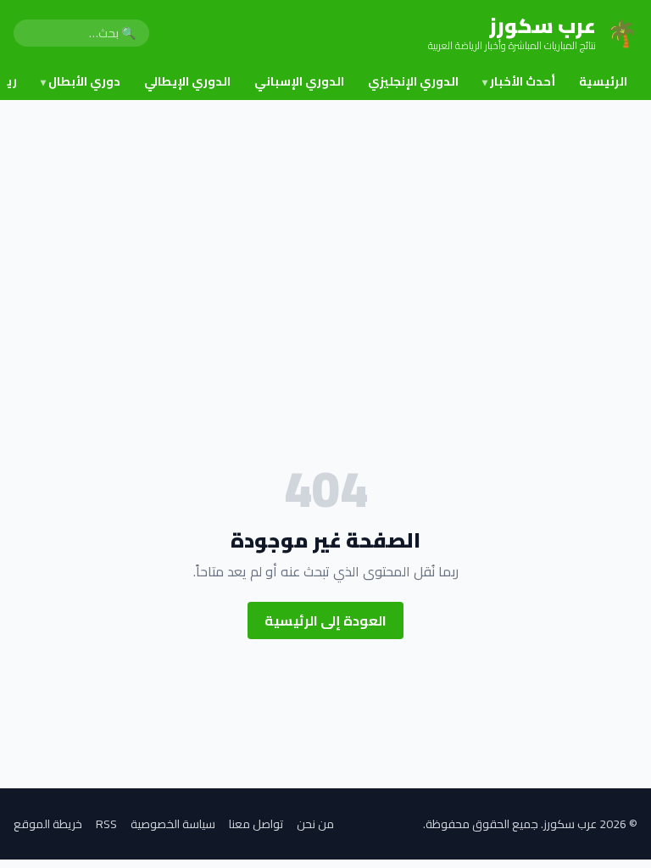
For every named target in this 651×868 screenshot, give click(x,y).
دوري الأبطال (80, 81)
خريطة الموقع (48, 823)
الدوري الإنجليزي (413, 81)
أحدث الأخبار (518, 81)
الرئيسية (603, 81)
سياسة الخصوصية (173, 823)
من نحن (315, 823)
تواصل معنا (256, 823)
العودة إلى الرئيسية (325, 620)
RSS (106, 823)
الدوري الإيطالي (187, 81)
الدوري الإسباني (299, 81)
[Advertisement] (325, 227)
